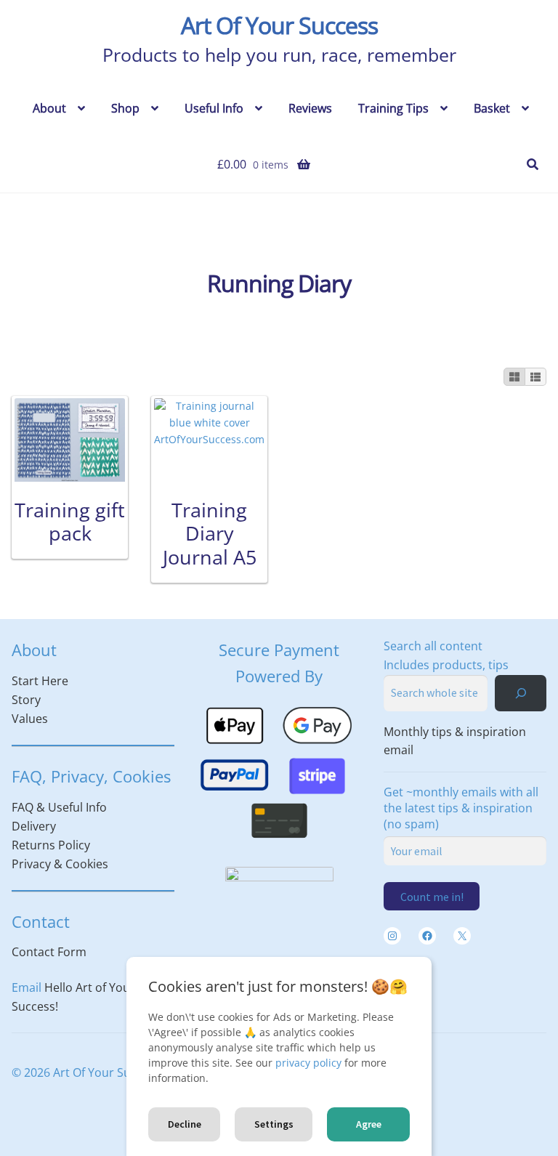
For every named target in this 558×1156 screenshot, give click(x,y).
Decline (184, 1124)
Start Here (40, 681)
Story (26, 700)
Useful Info (214, 108)
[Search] (520, 693)
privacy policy (308, 1063)
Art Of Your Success (279, 25)
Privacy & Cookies (60, 864)
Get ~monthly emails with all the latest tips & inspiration (461, 808)
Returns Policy (51, 845)
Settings (274, 1124)
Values (30, 719)
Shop (125, 108)
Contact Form (49, 952)
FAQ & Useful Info (59, 807)
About (49, 108)
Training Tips (393, 108)
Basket (492, 108)
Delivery (34, 826)
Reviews (310, 108)
